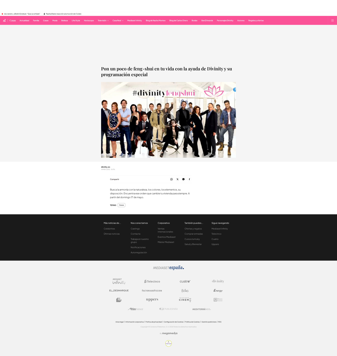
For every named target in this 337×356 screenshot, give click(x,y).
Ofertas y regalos (193, 228)
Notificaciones (138, 247)
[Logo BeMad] (119, 300)
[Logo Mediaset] (168, 269)
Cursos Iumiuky (192, 239)
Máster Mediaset (166, 242)
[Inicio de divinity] (4, 20)
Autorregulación (139, 252)
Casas (13, 20)
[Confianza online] (168, 346)
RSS (219, 322)
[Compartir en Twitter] (177, 179)
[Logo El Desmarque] (118, 290)
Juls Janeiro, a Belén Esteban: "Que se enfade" (22, 14)
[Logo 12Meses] (218, 300)
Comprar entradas (194, 233)
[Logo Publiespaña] (168, 309)
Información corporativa (134, 322)
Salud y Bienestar (193, 244)
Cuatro (215, 239)
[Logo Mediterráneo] (201, 309)
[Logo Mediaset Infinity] (119, 281)
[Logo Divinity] (218, 281)
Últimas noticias (112, 233)
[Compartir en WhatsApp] (171, 179)
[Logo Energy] (218, 290)
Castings (135, 228)
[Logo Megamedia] (169, 333)
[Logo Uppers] (152, 300)
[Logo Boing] (185, 290)
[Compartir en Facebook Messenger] (183, 179)
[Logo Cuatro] (185, 281)
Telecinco (216, 233)
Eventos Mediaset (167, 236)
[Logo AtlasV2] (135, 309)
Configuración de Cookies (173, 322)
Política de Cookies (192, 322)
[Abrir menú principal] (332, 20)
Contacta (135, 233)
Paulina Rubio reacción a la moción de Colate (63, 14)
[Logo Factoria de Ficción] (152, 290)
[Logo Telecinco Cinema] (185, 299)
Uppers (215, 244)
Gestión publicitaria (209, 322)
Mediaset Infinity (220, 228)
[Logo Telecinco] (152, 281)
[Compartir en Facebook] (189, 179)
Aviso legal (120, 322)
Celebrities (109, 228)
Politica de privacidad (154, 322)
